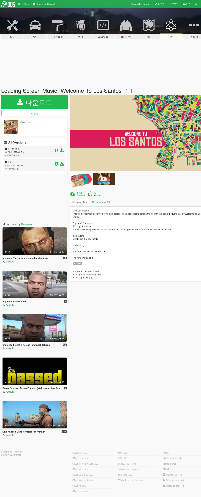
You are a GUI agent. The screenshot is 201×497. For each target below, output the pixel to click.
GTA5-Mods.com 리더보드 (131, 480)
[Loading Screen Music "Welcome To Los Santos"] (81, 180)
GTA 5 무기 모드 (80, 469)
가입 (188, 4)
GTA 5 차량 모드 (80, 458)
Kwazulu (25, 122)
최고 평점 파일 (125, 474)
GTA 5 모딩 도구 (80, 452)
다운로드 (38, 102)
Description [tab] (80, 201)
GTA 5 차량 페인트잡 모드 (85, 463)
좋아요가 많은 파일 (127, 463)
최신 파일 (122, 452)
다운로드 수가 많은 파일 (129, 469)
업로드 (161, 4)
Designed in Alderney (11, 451)
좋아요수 (97, 195)
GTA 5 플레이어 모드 (82, 480)
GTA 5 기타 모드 (80, 491)
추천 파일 (122, 458)
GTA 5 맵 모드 (79, 485)
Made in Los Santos (11, 454)
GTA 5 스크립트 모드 (82, 474)
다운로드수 (81, 195)
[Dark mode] (196, 4)
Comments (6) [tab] (102, 201)
